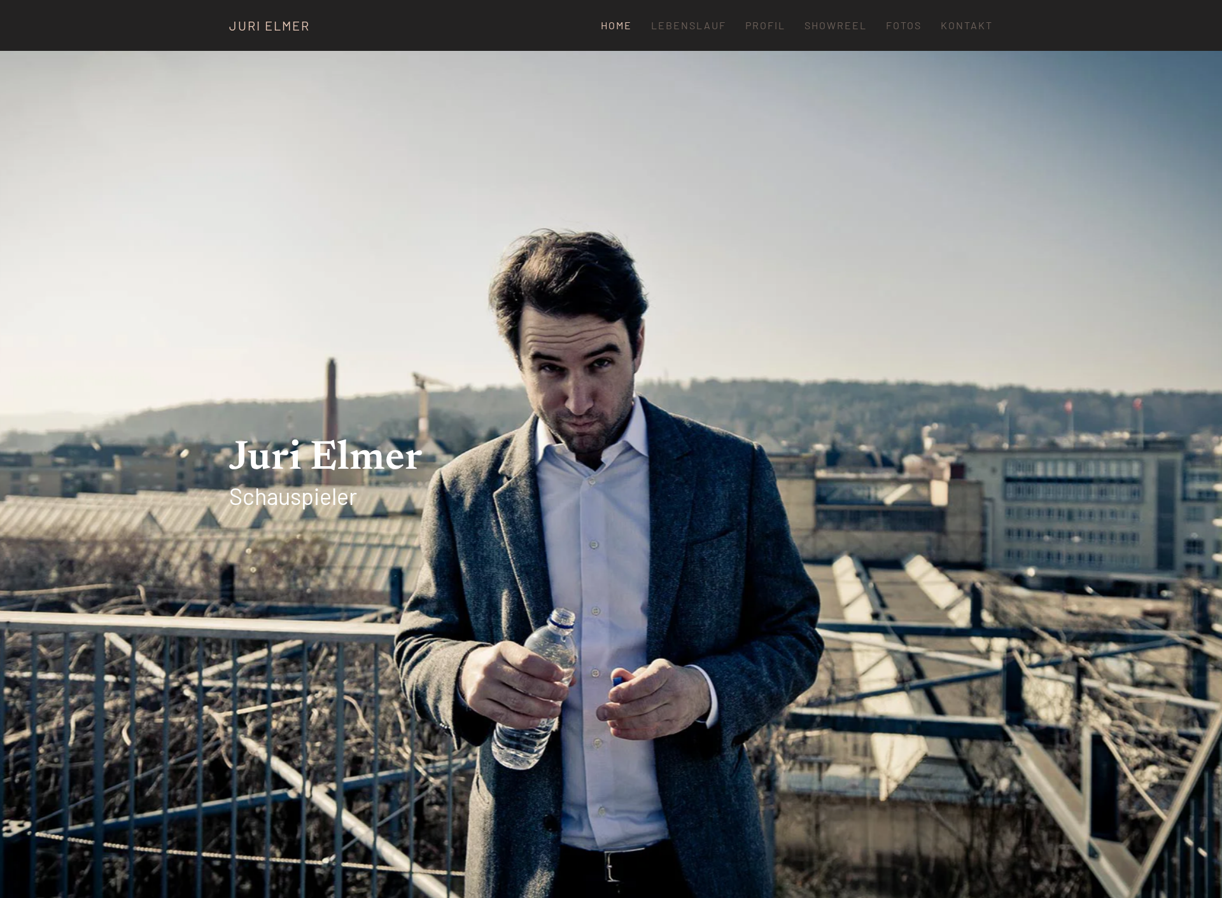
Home (616, 25)
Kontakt (967, 25)
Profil (765, 25)
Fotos (904, 25)
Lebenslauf (688, 25)
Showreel (835, 25)
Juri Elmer (269, 25)
